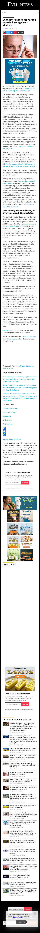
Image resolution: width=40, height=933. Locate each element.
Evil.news (6, 330)
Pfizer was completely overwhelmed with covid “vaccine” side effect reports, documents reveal (22, 823)
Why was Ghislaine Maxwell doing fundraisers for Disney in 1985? (20, 876)
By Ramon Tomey (21, 776)
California (32, 443)
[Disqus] (20, 591)
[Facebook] (20, 428)
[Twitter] (20, 431)
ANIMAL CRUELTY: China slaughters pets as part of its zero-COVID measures (23, 781)
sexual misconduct (15, 455)
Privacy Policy (18, 918)
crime (17, 448)
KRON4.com (7, 416)
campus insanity (8, 445)
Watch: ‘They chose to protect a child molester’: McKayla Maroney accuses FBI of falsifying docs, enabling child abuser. (20, 387)
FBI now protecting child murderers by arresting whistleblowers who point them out (22, 842)
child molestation (30, 445)
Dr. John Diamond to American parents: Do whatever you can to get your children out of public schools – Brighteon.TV (23, 814)
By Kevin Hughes (20, 818)
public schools (8, 452)
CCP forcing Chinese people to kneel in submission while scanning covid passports (23, 859)
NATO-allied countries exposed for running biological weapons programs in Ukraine (23, 749)
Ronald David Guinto (21, 452)
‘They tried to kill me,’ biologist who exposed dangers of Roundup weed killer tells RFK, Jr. (22, 765)
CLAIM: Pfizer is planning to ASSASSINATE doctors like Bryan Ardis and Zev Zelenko (22, 756)
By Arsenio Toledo (21, 759)
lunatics (25, 448)
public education (29, 450)
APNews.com (7, 420)
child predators (8, 448)
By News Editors (20, 769)
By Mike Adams (20, 732)
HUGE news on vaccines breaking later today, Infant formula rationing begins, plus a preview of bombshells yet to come (23, 833)
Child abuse (19, 445)
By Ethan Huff (20, 745)
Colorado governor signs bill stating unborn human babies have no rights (23, 788)
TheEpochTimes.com (10, 408)
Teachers (25, 455)
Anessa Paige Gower (21, 443)
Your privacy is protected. (11, 488)
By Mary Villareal (20, 783)
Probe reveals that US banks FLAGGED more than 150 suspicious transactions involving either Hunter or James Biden (23, 867)
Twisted (5, 457)
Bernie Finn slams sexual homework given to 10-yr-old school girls (23, 883)
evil (21, 448)
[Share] (20, 434)
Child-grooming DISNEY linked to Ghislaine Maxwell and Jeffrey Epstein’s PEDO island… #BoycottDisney (23, 891)
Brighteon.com (8, 424)
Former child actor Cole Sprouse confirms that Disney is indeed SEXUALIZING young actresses (23, 851)
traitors (32, 455)
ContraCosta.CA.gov (10, 412)
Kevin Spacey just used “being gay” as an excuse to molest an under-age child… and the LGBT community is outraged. (20, 379)
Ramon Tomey (16, 29)
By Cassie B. (19, 791)
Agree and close (21, 922)
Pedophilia (19, 450)
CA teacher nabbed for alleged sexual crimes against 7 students (21, 773)
